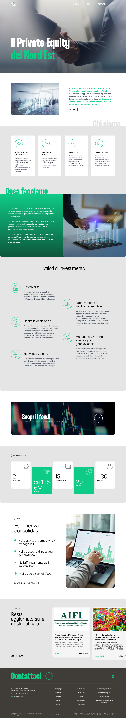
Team (88, 4)
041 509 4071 (21, 693)
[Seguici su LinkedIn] (113, 676)
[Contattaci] (49, 677)
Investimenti (101, 4)
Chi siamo (76, 4)
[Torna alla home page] (14, 4)
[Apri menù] (113, 4)
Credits (40, 713)
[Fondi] (98, 418)
